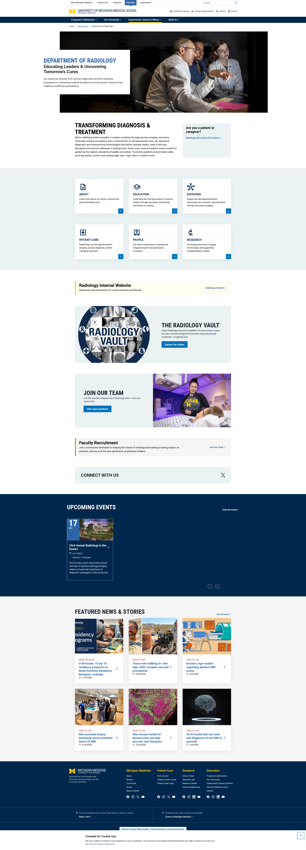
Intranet (210, 791)
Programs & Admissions (217, 776)
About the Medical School (217, 787)
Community (131, 783)
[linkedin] (193, 797)
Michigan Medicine (138, 770)
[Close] (300, 835)
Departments (145, 2)
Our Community (213, 780)
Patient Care (103, 2)
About (128, 776)
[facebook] (127, 797)
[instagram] (132, 797)
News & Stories (132, 791)
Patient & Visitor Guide (166, 780)
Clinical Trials (188, 776)
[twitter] (138, 797)
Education (130, 2)
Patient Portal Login (165, 783)
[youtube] (143, 797)
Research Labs (188, 780)
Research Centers (189, 783)
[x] (223, 475)
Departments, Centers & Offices (220, 783)
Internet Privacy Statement (102, 844)
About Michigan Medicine (81, 2)
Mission (129, 780)
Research (117, 2)
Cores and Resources (191, 787)
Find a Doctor (163, 776)
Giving (129, 787)
